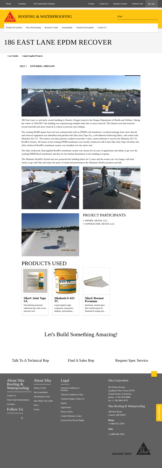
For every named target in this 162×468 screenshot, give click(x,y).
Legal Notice (66, 407)
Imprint (64, 403)
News (36, 405)
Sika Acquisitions (41, 392)
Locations (11, 404)
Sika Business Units (42, 396)
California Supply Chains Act (72, 399)
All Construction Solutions (44, 4)
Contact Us (11, 395)
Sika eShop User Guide (43, 401)
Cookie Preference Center (71, 416)
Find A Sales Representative (18, 400)
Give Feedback (159, 412)
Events (36, 409)
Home (8, 4)
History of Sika (40, 388)
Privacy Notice (67, 412)
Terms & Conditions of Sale (72, 394)
